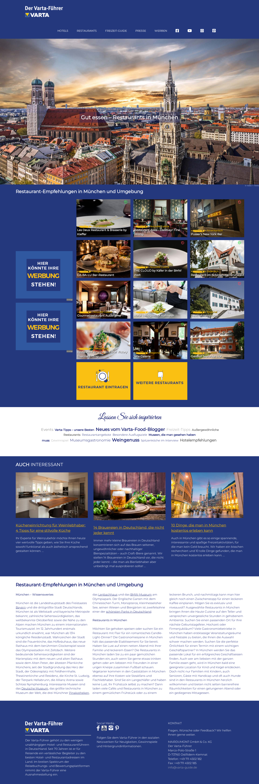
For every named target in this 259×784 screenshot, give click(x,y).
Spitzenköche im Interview (159, 440)
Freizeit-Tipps (178, 429)
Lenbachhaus (107, 594)
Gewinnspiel (59, 440)
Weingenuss (125, 440)
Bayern (21, 607)
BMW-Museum (141, 594)
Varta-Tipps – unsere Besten (74, 430)
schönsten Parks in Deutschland (128, 611)
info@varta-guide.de (182, 767)
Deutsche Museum (34, 688)
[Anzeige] (44, 275)
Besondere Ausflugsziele (130, 435)
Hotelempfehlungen (198, 440)
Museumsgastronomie (90, 440)
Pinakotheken (79, 693)
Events (47, 429)
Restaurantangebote (96, 435)
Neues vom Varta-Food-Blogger (130, 429)
